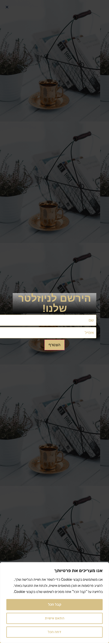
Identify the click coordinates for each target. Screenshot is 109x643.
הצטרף (54, 344)
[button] (7, 7)
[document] (54, 321)
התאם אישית (54, 618)
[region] (54, 602)
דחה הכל (54, 632)
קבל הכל (54, 604)
